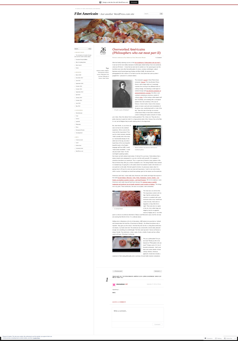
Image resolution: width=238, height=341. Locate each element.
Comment (157, 324)
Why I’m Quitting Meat (81, 62)
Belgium (107, 70)
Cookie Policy (36, 338)
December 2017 (79, 77)
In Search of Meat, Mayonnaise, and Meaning (87, 8)
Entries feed (78, 145)
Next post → (158, 271)
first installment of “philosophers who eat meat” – (148, 62)
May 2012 (78, 106)
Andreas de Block (100, 70)
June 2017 (78, 80)
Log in (77, 142)
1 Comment (159, 57)
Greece (77, 118)
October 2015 (79, 86)
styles (141, 97)
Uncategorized (79, 132)
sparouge (120, 57)
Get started (134, 2)
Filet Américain (128, 57)
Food (133, 57)
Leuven (98, 74)
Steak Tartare (106, 78)
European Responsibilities (81, 59)
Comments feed (79, 148)
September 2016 (79, 83)
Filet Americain (86, 14)
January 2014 (79, 97)
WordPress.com (79, 151)
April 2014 (78, 94)
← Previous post (118, 271)
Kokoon (107, 72)
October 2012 (79, 100)
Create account (79, 139)
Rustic (77, 67)
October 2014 (79, 89)
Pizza (77, 127)
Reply (114, 292)
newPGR (78, 121)
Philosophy (78, 124)
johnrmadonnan (120, 284)
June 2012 (78, 103)
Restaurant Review (141, 57)
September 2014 (79, 91)
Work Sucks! (79, 65)
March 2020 (78, 74)
